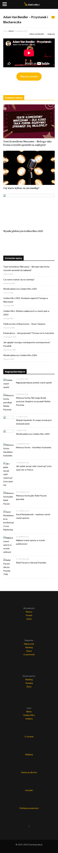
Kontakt (29, 790)
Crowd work (29, 654)
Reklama (29, 754)
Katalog (29, 683)
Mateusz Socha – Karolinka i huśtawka (33, 447)
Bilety (29, 711)
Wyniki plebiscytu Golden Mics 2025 (23, 231)
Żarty (29, 686)
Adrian (11, 31)
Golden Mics (29, 715)
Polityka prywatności (29, 808)
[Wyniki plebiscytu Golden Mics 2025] (29, 211)
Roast (29, 651)
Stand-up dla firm (29, 772)
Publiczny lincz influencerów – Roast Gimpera (24, 324)
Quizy (29, 619)
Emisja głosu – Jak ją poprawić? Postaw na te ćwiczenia (28, 333)
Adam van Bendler (36, 34)
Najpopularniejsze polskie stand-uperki (34, 382)
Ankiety (29, 718)
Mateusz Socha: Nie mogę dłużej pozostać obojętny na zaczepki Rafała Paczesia (33, 401)
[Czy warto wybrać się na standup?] (29, 168)
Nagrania (51, 34)
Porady (29, 615)
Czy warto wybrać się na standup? (21, 188)
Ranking (29, 647)
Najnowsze (29, 644)
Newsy (29, 611)
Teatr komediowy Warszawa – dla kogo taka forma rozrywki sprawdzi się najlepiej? (27, 143)
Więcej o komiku (29, 76)
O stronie (29, 736)
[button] (5, 4)
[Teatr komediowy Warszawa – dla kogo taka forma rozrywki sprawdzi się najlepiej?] (29, 121)
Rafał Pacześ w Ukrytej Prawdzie (31, 562)
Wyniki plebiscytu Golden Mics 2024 (20, 355)
